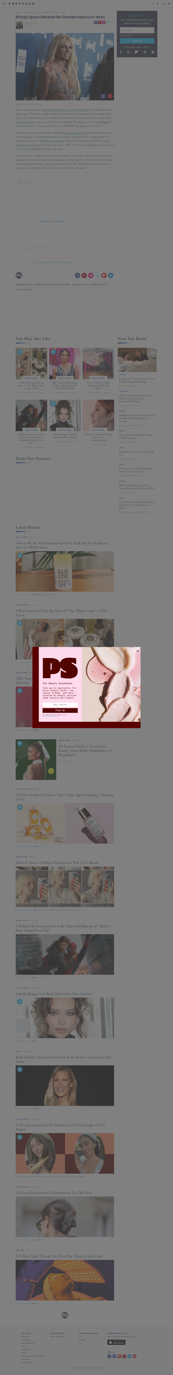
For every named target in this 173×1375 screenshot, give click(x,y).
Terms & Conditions (50, 716)
